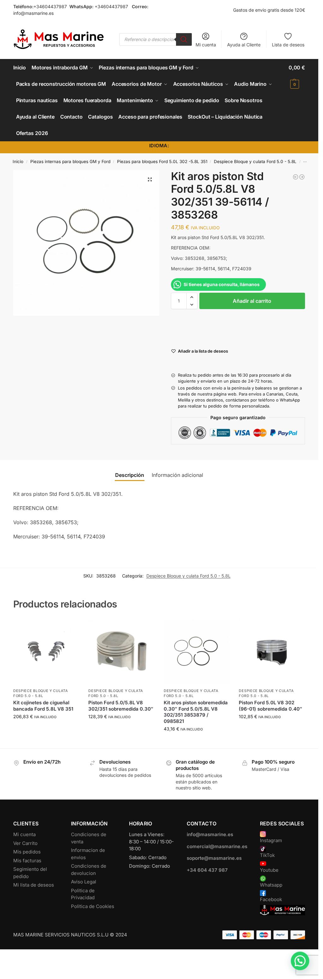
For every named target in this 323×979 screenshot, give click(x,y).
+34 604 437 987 (207, 870)
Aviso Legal (83, 882)
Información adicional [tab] (177, 475)
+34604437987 (50, 6)
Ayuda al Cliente (244, 44)
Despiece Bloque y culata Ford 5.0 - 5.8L (255, 161)
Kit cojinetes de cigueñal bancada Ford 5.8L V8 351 (43, 706)
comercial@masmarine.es (217, 846)
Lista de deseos (288, 44)
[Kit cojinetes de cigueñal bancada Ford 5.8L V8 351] (46, 652)
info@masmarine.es (33, 13)
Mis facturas (27, 861)
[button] (297, 75)
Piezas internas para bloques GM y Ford (70, 161)
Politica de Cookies (92, 906)
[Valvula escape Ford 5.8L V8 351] (295, 177)
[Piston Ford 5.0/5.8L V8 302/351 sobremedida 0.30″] (121, 652)
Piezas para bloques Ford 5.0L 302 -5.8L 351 (162, 161)
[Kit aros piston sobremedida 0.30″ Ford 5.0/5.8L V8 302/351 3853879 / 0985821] (197, 652)
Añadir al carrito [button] (46, 729)
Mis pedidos (27, 852)
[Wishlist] (69, 628)
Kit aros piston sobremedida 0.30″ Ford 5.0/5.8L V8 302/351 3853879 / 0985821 (196, 712)
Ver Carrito (25, 843)
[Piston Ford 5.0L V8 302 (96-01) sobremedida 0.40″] (272, 652)
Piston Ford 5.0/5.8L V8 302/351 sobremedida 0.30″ (120, 706)
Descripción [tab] (129, 475)
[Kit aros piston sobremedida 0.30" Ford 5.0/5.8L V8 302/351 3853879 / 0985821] (302, 177)
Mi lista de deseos (33, 885)
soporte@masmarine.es (214, 858)
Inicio (18, 161)
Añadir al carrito (252, 301)
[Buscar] (184, 39)
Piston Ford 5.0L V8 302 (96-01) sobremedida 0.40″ (270, 706)
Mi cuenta (206, 44)
